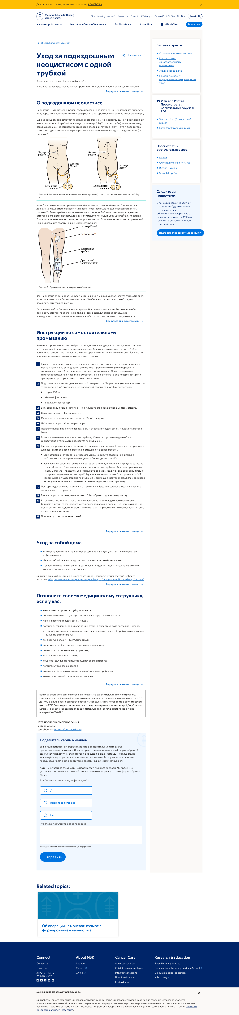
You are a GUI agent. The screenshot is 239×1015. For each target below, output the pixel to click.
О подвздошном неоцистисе (175, 53)
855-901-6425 (44, 976)
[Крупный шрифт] (175, 128)
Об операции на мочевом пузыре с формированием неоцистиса (71, 928)
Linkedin (53, 980)
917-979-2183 (95, 4)
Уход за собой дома (170, 70)
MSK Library (161, 977)
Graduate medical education (170, 972)
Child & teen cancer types (129, 968)
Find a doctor (122, 982)
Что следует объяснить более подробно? (64, 823)
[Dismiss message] (201, 4)
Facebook (41, 980)
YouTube (49, 980)
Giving (79, 972)
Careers (80, 968)
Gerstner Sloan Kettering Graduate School (177, 968)
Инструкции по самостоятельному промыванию (170, 62)
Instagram (38, 980)
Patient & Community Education (55, 43)
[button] (123, 16)
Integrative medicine (126, 972)
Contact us (42, 963)
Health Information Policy (67, 729)
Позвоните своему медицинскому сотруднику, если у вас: (177, 79)
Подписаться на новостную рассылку (180, 232)
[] (175, 162)
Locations (42, 968)
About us (81, 963)
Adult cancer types (125, 963)
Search (193, 16)
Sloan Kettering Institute (167, 963)
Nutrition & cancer (125, 977)
